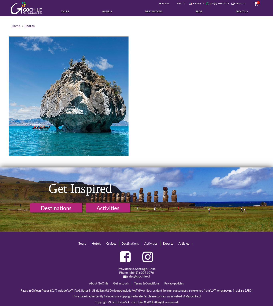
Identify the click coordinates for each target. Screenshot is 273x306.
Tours (65, 11)
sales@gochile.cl (138, 276)
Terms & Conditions (146, 283)
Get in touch (121, 283)
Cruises (111, 243)
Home (165, 3)
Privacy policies (174, 283)
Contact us (240, 3)
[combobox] (179, 3)
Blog (199, 11)
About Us (242, 11)
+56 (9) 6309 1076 (219, 3)
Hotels (107, 11)
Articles (183, 243)
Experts (168, 243)
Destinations (153, 11)
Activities (108, 208)
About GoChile (98, 283)
